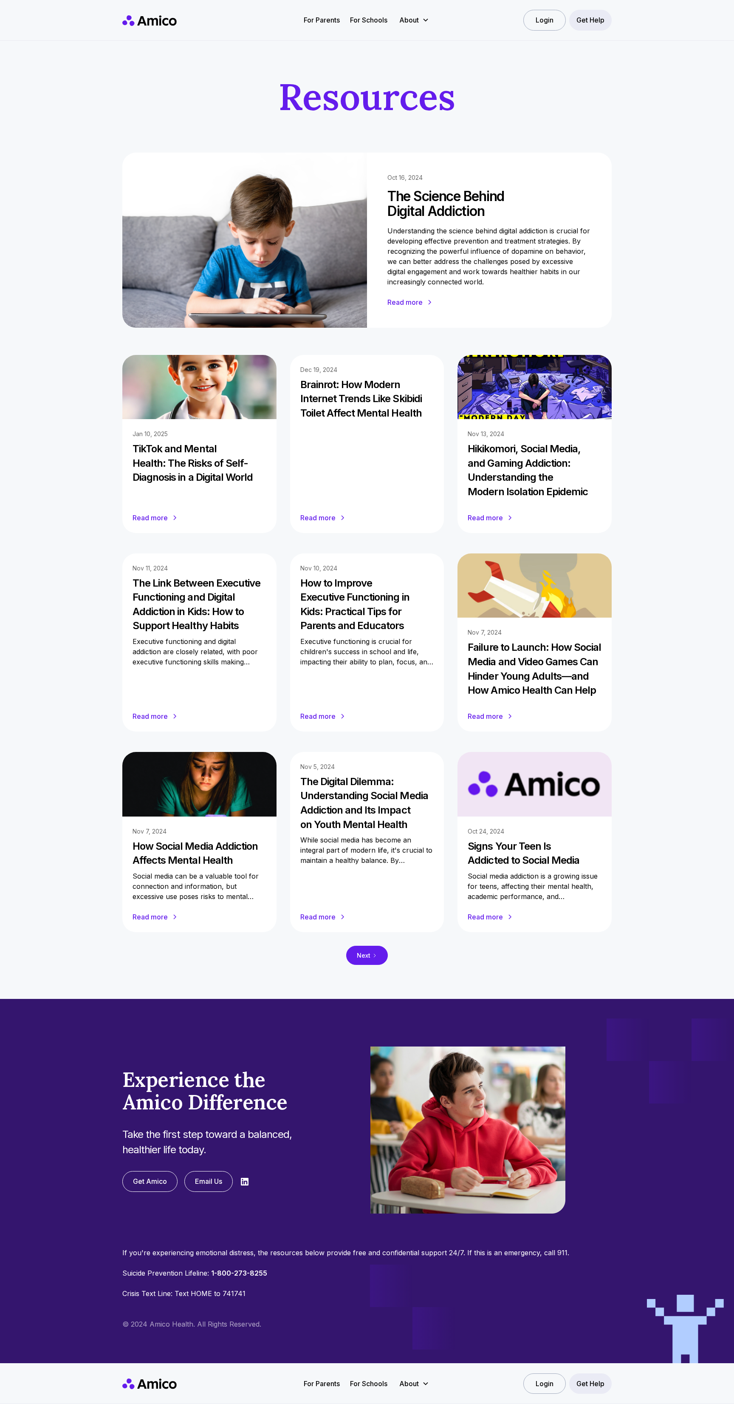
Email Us (208, 1181)
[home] (149, 20)
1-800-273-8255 (239, 1273)
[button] (414, 19)
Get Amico (150, 1181)
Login (544, 20)
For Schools (368, 20)
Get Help (590, 20)
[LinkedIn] (245, 1182)
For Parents (322, 20)
